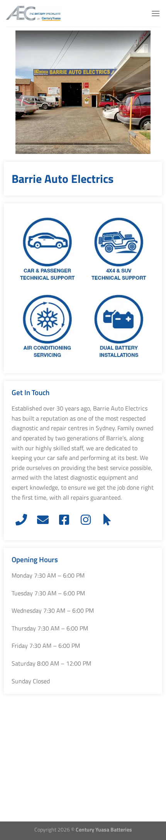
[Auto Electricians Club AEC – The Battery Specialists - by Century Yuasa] (44, 13)
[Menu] (155, 13)
